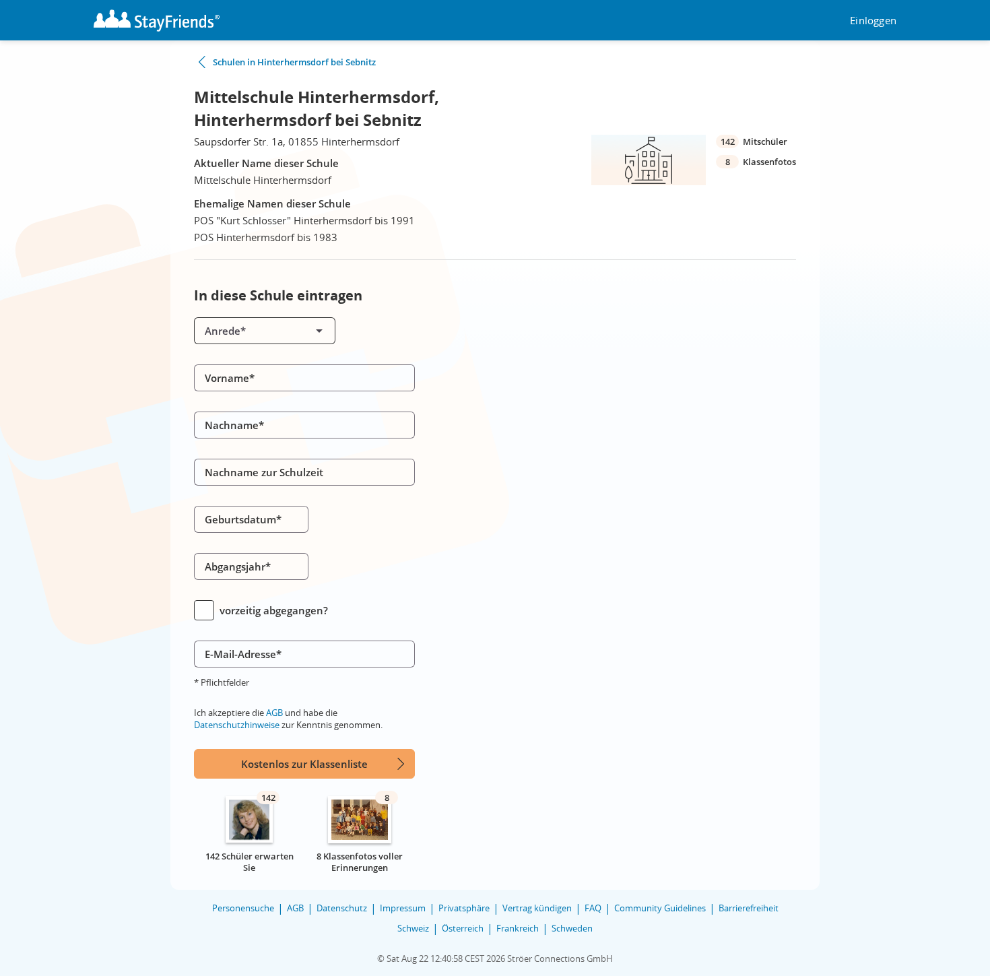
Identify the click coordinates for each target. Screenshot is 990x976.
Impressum (403, 908)
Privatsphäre (464, 908)
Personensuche (243, 908)
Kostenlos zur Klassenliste (304, 764)
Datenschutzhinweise (236, 725)
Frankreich (517, 928)
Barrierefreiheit (749, 908)
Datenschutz (342, 908)
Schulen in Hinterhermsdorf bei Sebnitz (294, 62)
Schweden (572, 928)
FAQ (593, 908)
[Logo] (157, 20)
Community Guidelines (660, 908)
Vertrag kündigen (537, 908)
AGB (274, 713)
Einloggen (873, 20)
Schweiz (413, 928)
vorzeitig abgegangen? (274, 610)
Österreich (463, 928)
